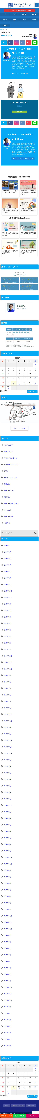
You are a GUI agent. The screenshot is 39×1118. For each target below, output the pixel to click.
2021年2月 (7, 792)
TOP (5, 14)
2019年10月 (8, 864)
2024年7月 (7, 688)
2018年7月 (7, 948)
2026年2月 (7, 578)
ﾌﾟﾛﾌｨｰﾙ (14, 14)
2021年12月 (8, 740)
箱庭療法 (7, 497)
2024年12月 (8, 656)
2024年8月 (7, 682)
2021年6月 (7, 773)
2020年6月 (7, 831)
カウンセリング (9, 490)
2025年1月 (7, 649)
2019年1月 (7, 909)
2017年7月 (7, 1020)
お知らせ (7, 523)
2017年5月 (7, 1033)
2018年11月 (8, 922)
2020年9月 (7, 812)
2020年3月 (7, 851)
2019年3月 (7, 896)
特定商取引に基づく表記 (18, 1105)
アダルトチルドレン (10, 458)
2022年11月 (8, 714)
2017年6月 (7, 1026)
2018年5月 (7, 961)
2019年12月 (8, 857)
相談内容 (24, 14)
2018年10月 (8, 929)
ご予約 (14, 19)
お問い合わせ (19, 1115)
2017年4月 (7, 1039)
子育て (6, 471)
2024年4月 (7, 701)
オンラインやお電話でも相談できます (20, 10)
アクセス (32, 1115)
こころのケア (8, 445)
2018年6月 (7, 955)
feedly (20, 111)
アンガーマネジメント (11, 464)
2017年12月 (8, 987)
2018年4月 (7, 968)
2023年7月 (7, 708)
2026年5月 (7, 558)
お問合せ (5, 25)
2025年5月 (7, 623)
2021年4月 (7, 786)
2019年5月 (7, 890)
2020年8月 (7, 818)
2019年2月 (7, 903)
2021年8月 (7, 760)
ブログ (24, 19)
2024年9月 (7, 675)
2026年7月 (7, 545)
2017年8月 (7, 1013)
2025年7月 (7, 610)
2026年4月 (7, 565)
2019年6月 (7, 883)
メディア (34, 19)
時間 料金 (34, 14)
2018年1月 (7, 981)
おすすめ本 (7, 510)
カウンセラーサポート (11, 503)
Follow (19, 106)
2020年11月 (8, 805)
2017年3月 (7, 1046)
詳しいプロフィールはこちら (20, 73)
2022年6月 (7, 727)
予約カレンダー (6, 1115)
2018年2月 (7, 974)
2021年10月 (8, 753)
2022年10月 (8, 721)
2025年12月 (8, 591)
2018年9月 (7, 935)
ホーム (6, 1105)
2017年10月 (8, 1000)
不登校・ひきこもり (10, 477)
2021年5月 (7, 779)
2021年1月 (7, 799)
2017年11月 (8, 994)
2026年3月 (7, 571)
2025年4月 (7, 630)
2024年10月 (8, 669)
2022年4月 (7, 734)
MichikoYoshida (27, 36)
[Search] (35, 533)
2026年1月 (7, 584)
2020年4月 (7, 844)
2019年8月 (7, 877)
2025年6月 (7, 617)
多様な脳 (7, 484)
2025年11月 (8, 597)
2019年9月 (7, 870)
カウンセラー (8, 516)
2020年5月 (7, 838)
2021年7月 (7, 766)
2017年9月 (7, 1007)
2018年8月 (7, 942)
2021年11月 (8, 747)
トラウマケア (8, 451)
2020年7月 (7, 825)
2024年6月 (7, 695)
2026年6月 (7, 552)
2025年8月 (7, 604)
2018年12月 (8, 916)
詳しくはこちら (19, 428)
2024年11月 (8, 662)
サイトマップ (31, 1105)
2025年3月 (7, 636)
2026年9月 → (32, 391)
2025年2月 (7, 643)
